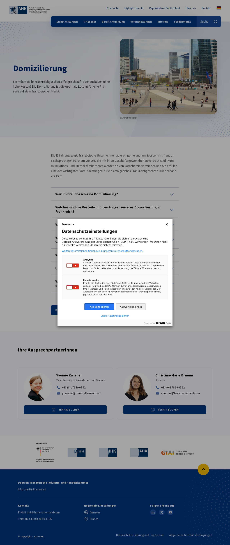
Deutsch (67, 224)
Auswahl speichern (131, 306)
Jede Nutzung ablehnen (115, 315)
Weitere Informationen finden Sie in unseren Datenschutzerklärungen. (102, 251)
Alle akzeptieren (99, 306)
